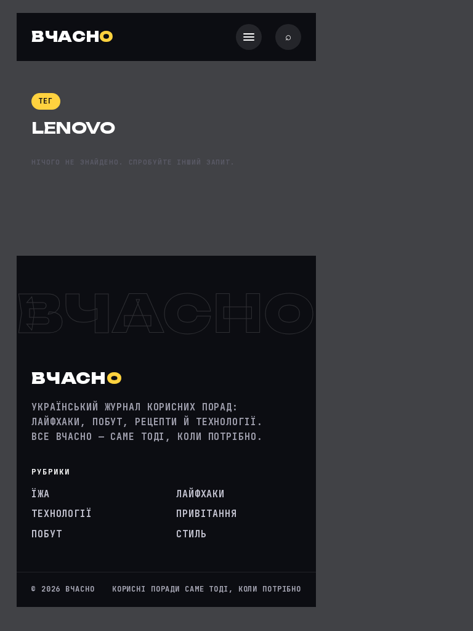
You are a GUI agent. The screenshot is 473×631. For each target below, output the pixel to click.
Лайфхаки (200, 494)
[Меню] (249, 37)
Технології (61, 514)
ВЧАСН (72, 37)
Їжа (40, 494)
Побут (46, 534)
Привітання (206, 514)
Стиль (191, 534)
